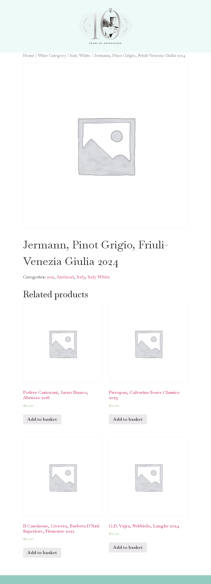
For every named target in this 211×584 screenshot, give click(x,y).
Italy (80, 277)
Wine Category (52, 55)
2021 (50, 277)
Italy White (80, 55)
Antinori (65, 277)
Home (28, 55)
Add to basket (42, 419)
